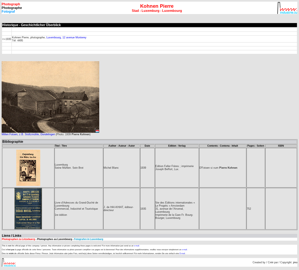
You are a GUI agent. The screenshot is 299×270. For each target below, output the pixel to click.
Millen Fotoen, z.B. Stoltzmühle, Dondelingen (28, 134)
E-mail (182, 253)
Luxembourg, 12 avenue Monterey (66, 37)
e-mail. (137, 246)
